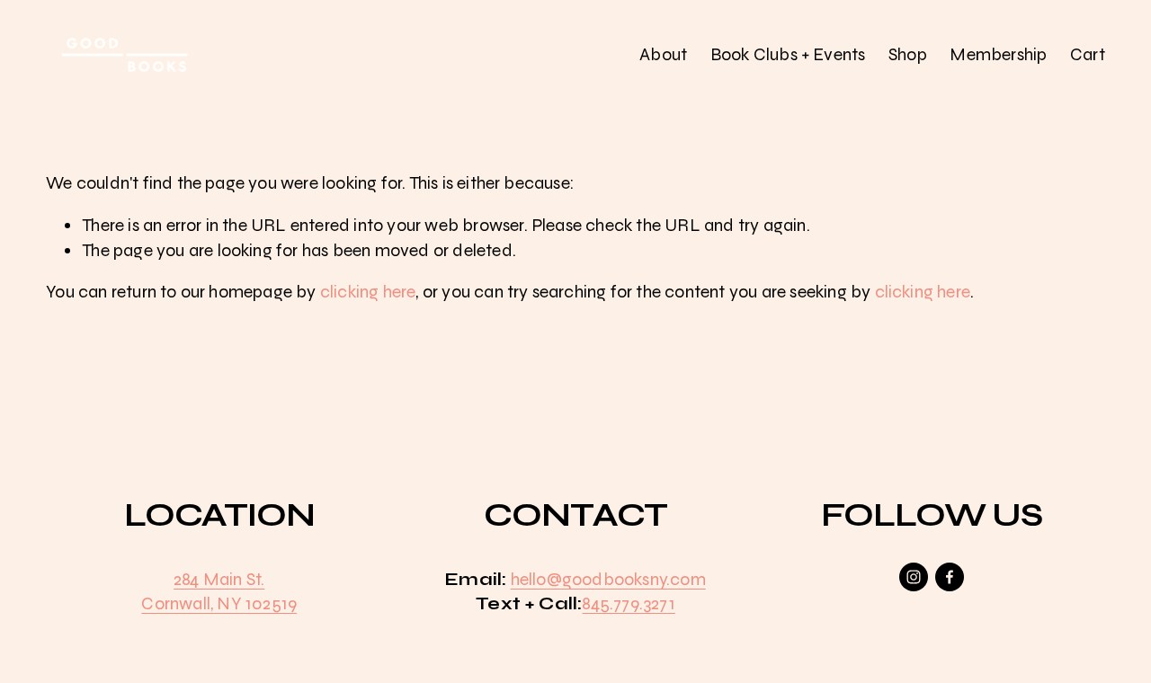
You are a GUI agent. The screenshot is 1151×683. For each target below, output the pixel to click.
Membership (998, 54)
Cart (1087, 54)
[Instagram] (913, 577)
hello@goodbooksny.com (608, 579)
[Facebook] (949, 577)
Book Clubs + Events (788, 54)
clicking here (368, 291)
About (663, 54)
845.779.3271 (628, 603)
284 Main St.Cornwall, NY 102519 (219, 591)
